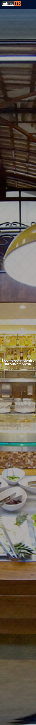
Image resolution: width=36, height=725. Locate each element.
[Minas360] (11, 4)
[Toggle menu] (33, 4)
